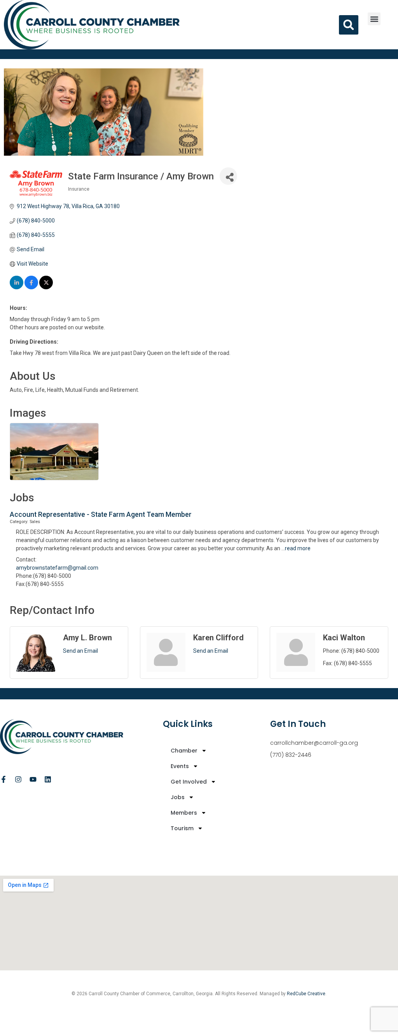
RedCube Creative (306, 993)
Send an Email (80, 651)
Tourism (182, 828)
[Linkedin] (47, 779)
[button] (374, 18)
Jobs (178, 797)
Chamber (184, 750)
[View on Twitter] (46, 287)
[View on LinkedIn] (16, 287)
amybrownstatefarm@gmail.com (57, 568)
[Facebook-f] (3, 779)
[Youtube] (33, 779)
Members (184, 813)
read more (298, 548)
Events (180, 766)
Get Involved (189, 782)
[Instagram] (18, 779)
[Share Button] (228, 176)
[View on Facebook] (31, 287)
